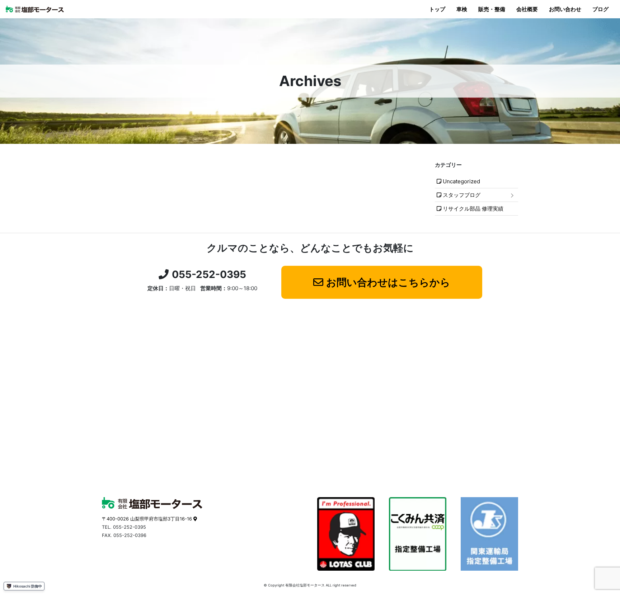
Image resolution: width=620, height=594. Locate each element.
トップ (437, 9)
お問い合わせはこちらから (388, 282)
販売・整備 (491, 9)
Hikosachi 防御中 (27, 586)
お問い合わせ (565, 9)
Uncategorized (461, 181)
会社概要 (527, 9)
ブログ (600, 9)
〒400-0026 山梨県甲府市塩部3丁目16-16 (147, 519)
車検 (461, 9)
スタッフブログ (461, 195)
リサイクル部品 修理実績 (473, 208)
